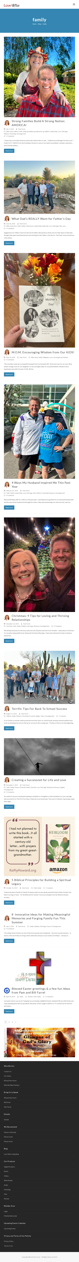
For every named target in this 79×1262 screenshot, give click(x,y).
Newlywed (50, 787)
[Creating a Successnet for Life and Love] (39, 756)
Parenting (13, 134)
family (25, 131)
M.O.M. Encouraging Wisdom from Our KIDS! (43, 352)
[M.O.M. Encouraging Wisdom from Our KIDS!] (39, 300)
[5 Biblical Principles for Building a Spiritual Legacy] (39, 846)
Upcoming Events (10, 1228)
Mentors (19, 716)
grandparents (38, 131)
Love (59, 131)
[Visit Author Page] (7, 123)
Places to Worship (10, 1132)
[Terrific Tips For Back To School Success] (39, 677)
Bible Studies (8, 1180)
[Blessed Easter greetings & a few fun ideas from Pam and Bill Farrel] (28, 967)
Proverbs (32, 716)
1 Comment (62, 716)
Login (6, 1211)
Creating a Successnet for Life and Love (39, 780)
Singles (38, 716)
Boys (15, 226)
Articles (30, 996)
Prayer (49, 926)
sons (64, 226)
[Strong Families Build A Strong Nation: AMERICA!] (39, 77)
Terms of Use (8, 1246)
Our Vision (7, 1076)
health (28, 787)
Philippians (46, 357)
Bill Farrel (7, 1102)
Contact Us (7, 1071)
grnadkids (46, 131)
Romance (52, 493)
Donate (6, 1119)
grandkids (30, 131)
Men (60, 226)
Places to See (8, 1137)
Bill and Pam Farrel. (34, 1257)
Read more (9, 151)
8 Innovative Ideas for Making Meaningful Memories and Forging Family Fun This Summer (41, 918)
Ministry (6, 134)
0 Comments (10, 136)
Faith (20, 131)
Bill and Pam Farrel (10, 1080)
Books (6, 1171)
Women (65, 357)
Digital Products (9, 1167)
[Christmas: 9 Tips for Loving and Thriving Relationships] (39, 564)
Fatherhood (29, 226)
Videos (6, 1176)
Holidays (24, 626)
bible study (9, 131)
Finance (16, 787)
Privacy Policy (8, 1241)
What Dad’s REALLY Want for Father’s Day (41, 218)
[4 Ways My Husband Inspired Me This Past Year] (39, 431)
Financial (22, 787)
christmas (9, 626)
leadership (45, 226)
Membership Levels (10, 1216)
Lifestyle (33, 787)
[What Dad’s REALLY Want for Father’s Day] (39, 187)
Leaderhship (53, 131)
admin (21, 996)
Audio (6, 1185)
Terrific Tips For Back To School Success (39, 708)
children (16, 131)
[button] (74, 4)
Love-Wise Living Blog (11, 1154)
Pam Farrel (21, 129)
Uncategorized (21, 134)
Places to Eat (8, 1141)
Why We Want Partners (11, 1085)
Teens (42, 716)
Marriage (65, 131)
